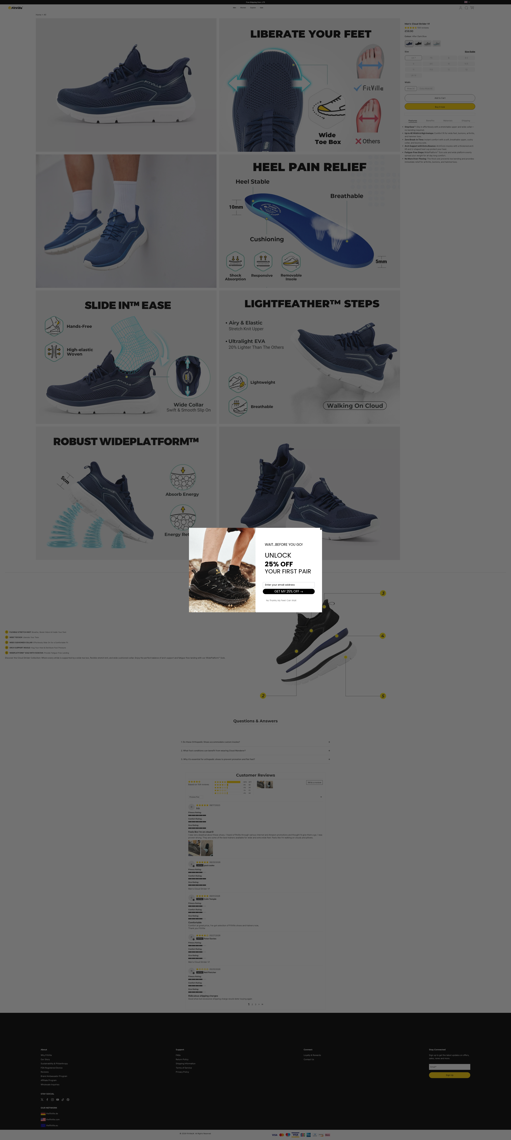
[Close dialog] (321, 529)
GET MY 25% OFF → (288, 591)
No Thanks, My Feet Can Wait (281, 600)
